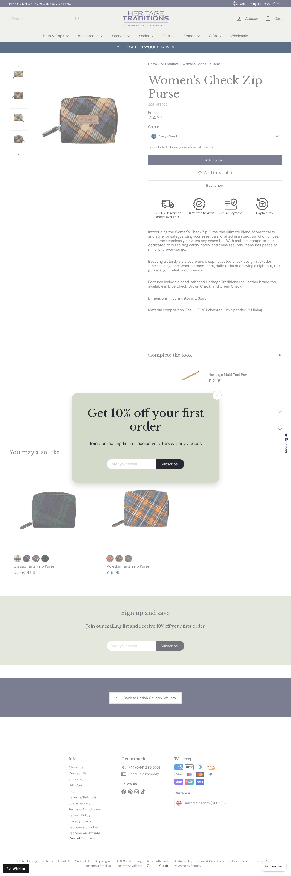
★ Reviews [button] (286, 443)
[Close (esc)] (217, 395)
